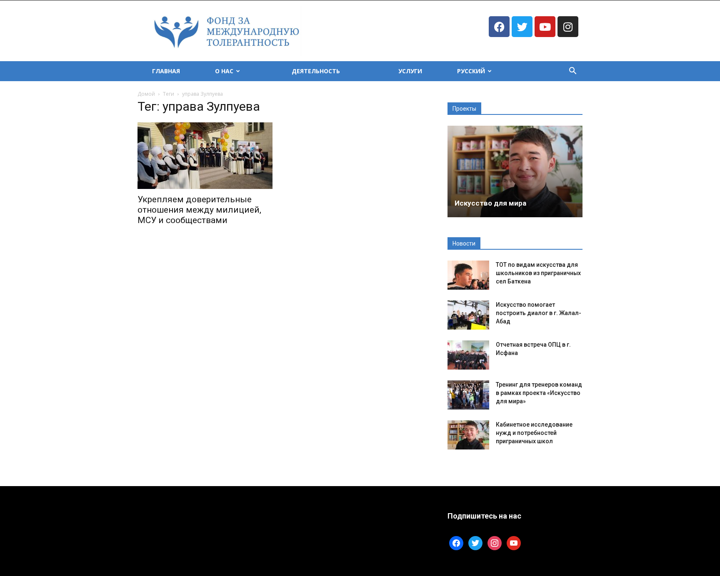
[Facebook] (499, 26)
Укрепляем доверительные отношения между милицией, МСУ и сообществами (199, 209)
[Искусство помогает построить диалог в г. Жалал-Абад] (468, 315)
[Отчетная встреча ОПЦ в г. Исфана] (468, 355)
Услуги (410, 71)
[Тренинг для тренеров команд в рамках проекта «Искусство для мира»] (468, 395)
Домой (146, 93)
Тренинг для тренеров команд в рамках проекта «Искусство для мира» (539, 393)
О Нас (224, 71)
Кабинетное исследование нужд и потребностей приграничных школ (534, 432)
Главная (166, 71)
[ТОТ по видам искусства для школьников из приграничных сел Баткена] (468, 275)
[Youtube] (545, 26)
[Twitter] (522, 26)
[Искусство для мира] (515, 171)
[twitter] (475, 542)
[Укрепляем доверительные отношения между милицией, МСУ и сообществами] (205, 155)
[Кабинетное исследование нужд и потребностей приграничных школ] (468, 434)
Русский (471, 71)
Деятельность (316, 71)
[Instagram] (568, 26)
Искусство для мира (490, 203)
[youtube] (514, 542)
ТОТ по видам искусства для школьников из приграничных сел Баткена (538, 273)
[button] (572, 72)
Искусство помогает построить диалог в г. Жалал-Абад (538, 313)
